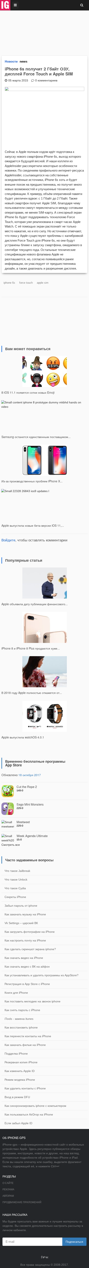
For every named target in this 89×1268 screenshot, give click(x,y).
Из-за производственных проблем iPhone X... (32, 481)
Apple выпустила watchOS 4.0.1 (22, 737)
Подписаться (74, 1241)
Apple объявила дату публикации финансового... (34, 604)
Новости (11, 61)
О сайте (7, 1183)
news (23, 61)
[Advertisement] (44, 30)
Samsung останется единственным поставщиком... (36, 437)
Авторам (8, 1195)
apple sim (42, 282)
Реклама (8, 1189)
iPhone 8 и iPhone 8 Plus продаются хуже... (30, 648)
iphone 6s (9, 282)
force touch (26, 282)
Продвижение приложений (21, 1202)
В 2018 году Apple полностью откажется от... (31, 693)
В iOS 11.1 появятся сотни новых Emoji (27, 392)
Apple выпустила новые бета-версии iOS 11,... (32, 525)
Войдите (8, 539)
